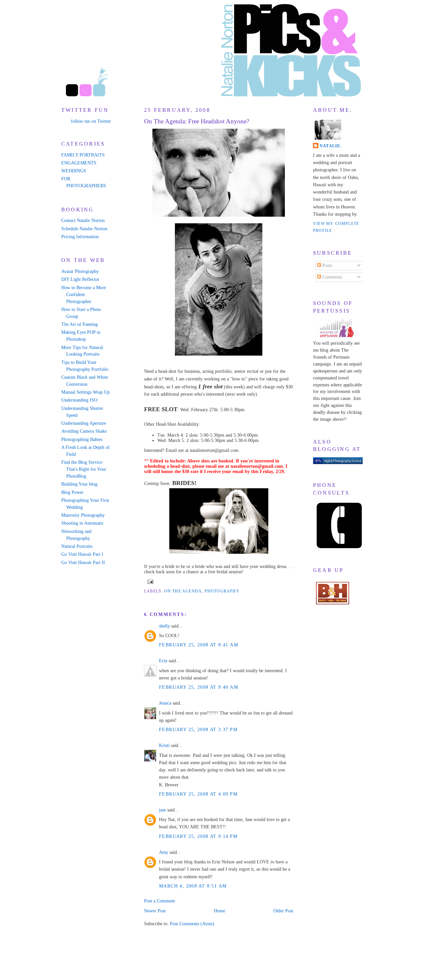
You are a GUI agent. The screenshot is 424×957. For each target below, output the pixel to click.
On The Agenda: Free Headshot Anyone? (196, 121)
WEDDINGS (73, 170)
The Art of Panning (79, 324)
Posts (326, 265)
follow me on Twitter (91, 121)
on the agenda (183, 591)
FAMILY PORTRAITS (83, 154)
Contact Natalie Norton (83, 220)
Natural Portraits (76, 546)
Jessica (165, 703)
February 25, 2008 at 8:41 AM (198, 644)
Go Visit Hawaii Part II (83, 562)
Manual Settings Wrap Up (85, 392)
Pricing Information (80, 236)
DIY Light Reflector (80, 279)
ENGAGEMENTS (78, 162)
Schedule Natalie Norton (84, 228)
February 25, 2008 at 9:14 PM (198, 836)
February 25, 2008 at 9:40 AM (198, 687)
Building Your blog (79, 484)
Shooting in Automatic (82, 523)
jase (162, 809)
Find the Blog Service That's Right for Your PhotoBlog (83, 469)
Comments (331, 277)
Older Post (283, 910)
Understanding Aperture (83, 423)
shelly (164, 626)
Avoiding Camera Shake (84, 431)
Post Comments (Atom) (192, 923)
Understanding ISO (79, 400)
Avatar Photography (80, 271)
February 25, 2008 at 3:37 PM (198, 729)
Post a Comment (159, 900)
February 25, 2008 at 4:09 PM (198, 794)
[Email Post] (149, 581)
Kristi (164, 745)
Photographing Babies (81, 439)
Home (219, 910)
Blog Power (72, 492)
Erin (163, 660)
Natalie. (331, 146)
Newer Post (155, 910)
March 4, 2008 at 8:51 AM (193, 886)
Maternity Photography (83, 515)
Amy (163, 852)
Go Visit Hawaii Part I (82, 554)
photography (222, 591)
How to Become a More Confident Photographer (83, 294)
